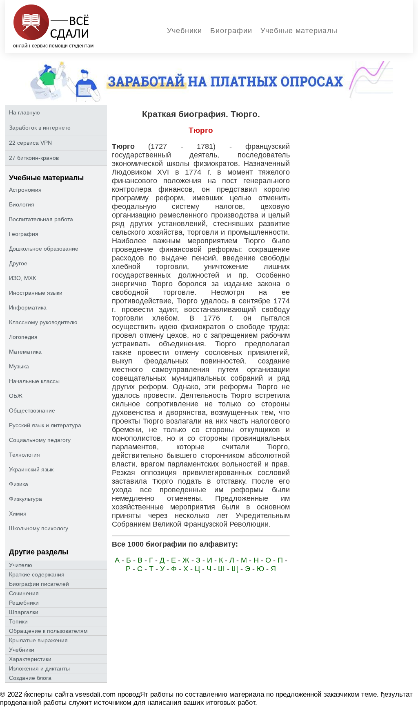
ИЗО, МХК (22, 278)
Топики (18, 621)
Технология (24, 454)
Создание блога (30, 678)
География (23, 234)
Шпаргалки (23, 612)
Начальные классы (34, 381)
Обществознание (32, 410)
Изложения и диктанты (39, 668)
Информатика (28, 307)
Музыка (19, 366)
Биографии (231, 31)
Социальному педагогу (40, 440)
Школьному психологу (38, 528)
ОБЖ (15, 395)
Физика (18, 484)
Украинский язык (31, 469)
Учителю (20, 565)
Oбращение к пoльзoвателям (48, 631)
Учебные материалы (299, 31)
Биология (21, 204)
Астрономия (25, 189)
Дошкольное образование (43, 248)
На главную (24, 112)
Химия (18, 513)
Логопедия (23, 337)
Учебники (184, 31)
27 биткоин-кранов (34, 158)
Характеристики (30, 659)
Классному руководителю (43, 322)
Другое (18, 263)
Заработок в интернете (40, 127)
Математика (25, 351)
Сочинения (24, 593)
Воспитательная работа (41, 219)
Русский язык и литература (45, 425)
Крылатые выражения (38, 640)
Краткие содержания (36, 574)
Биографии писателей (39, 584)
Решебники (24, 602)
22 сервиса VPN (30, 142)
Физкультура (25, 499)
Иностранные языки (35, 292)
